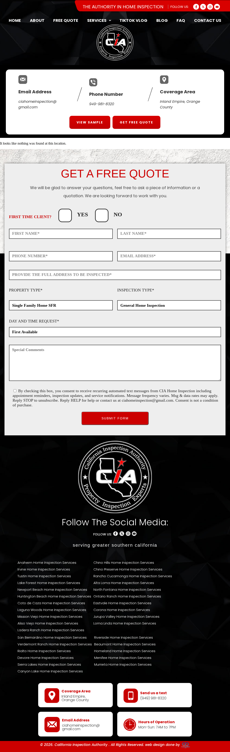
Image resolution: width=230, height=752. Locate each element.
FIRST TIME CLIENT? (30, 217)
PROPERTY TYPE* (25, 290)
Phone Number (106, 94)
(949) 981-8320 (153, 698)
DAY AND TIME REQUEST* (34, 321)
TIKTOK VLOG (133, 20)
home (15, 20)
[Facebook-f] (196, 7)
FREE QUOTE (65, 20)
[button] (99, 20)
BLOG (162, 20)
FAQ (181, 20)
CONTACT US (207, 20)
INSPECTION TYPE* (135, 290)
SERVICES (96, 20)
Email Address (34, 92)
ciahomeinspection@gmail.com (147, 400)
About (37, 20)
